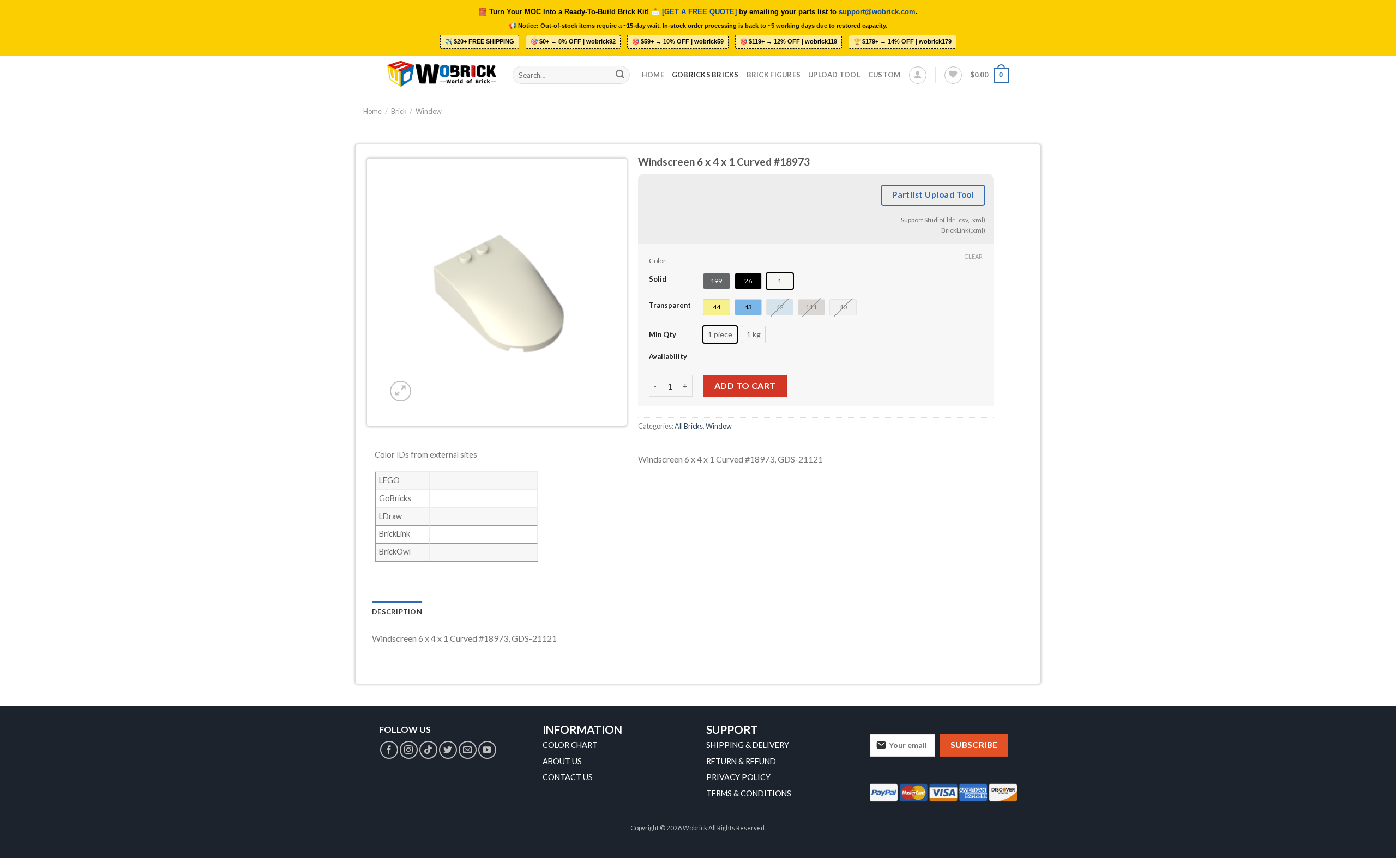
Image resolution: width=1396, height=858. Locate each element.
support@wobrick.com (877, 12)
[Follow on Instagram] (409, 750)
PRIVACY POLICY (738, 777)
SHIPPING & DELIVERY (747, 745)
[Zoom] (400, 391)
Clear (973, 256)
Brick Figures (774, 74)
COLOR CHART (570, 745)
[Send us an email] (468, 750)
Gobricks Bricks (705, 74)
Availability (668, 356)
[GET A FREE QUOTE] (699, 12)
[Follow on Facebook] (389, 750)
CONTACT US (568, 777)
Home (653, 74)
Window (429, 111)
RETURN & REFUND (741, 761)
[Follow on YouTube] (487, 750)
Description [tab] (397, 611)
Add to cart (745, 385)
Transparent (670, 305)
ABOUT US (562, 761)
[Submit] (620, 75)
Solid (657, 279)
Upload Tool (834, 74)
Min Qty (662, 334)
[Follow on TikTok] (428, 750)
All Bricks (689, 426)
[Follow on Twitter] (448, 750)
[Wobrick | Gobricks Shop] (441, 74)
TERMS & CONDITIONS (748, 793)
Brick (399, 111)
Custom (884, 74)
